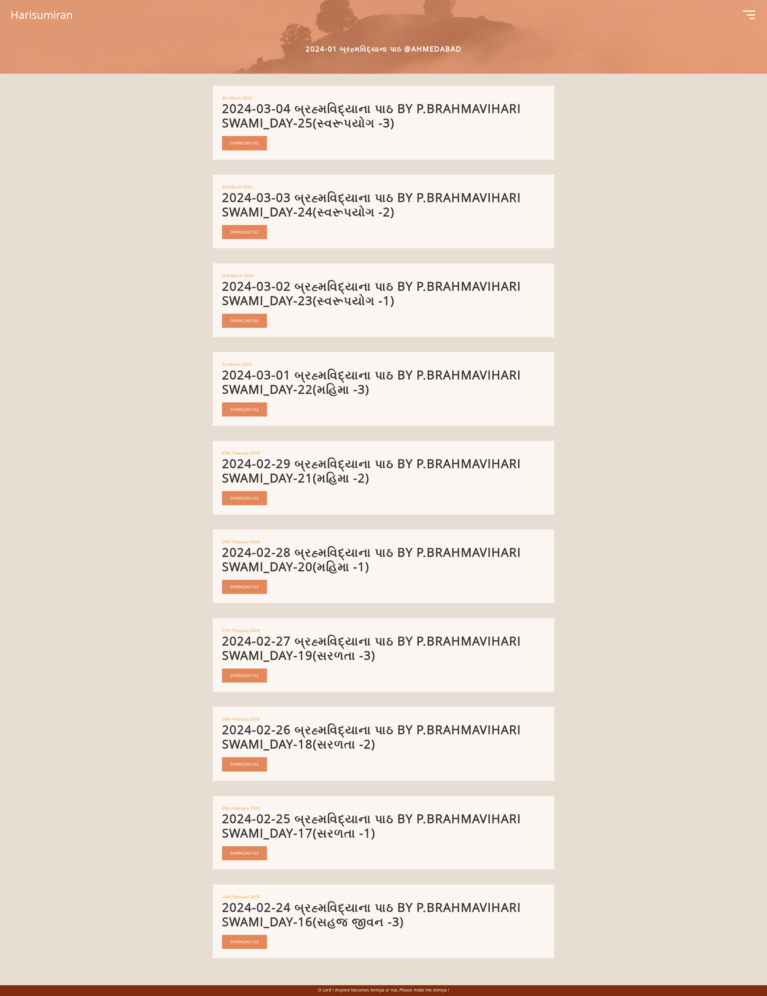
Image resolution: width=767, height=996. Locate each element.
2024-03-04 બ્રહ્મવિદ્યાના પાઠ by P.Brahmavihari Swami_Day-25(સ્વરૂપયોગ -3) (371, 115)
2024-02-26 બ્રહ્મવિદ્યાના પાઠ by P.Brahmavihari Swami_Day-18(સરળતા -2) (371, 737)
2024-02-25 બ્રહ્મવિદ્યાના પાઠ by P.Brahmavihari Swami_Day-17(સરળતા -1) (371, 826)
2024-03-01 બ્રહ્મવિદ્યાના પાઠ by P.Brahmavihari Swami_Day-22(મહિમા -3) (371, 382)
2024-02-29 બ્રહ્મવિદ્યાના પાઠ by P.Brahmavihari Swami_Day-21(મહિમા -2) (371, 470)
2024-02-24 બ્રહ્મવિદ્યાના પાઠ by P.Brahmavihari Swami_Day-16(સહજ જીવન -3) (371, 914)
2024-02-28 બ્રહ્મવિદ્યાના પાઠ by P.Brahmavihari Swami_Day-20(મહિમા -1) (371, 559)
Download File (244, 143)
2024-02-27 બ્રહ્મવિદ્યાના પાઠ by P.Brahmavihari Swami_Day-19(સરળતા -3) (371, 648)
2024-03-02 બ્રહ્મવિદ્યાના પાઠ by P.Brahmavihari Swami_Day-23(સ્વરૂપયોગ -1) (371, 293)
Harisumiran (41, 14)
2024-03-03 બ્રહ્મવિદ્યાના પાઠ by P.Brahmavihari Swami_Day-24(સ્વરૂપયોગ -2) (371, 204)
